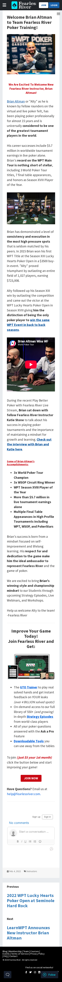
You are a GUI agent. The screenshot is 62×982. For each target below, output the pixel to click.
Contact (13, 956)
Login (54, 5)
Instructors (31, 871)
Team (26, 951)
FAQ (6, 956)
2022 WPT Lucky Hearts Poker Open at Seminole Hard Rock (30, 900)
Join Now (31, 778)
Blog (5, 951)
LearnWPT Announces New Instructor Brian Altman (28, 933)
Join (43, 5)
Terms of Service (20, 953)
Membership (15, 951)
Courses (34, 951)
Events (6, 953)
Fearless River (23, 5)
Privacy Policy (37, 953)
